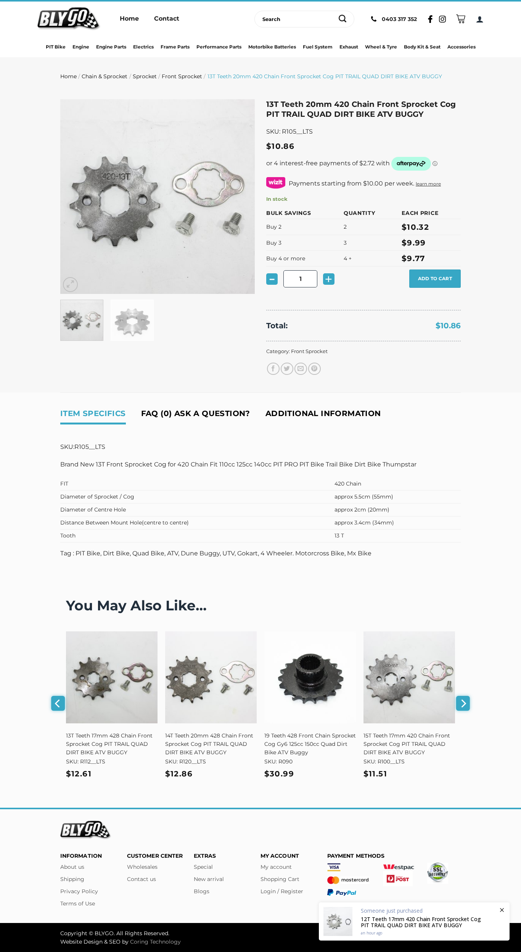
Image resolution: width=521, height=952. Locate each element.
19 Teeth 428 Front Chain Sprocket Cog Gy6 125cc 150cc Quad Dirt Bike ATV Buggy (310, 744)
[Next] (241, 196)
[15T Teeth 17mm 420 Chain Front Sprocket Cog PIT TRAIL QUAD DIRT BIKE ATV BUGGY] (409, 677)
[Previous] (73, 196)
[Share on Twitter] (287, 369)
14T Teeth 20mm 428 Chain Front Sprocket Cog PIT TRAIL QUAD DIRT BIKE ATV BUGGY (209, 744)
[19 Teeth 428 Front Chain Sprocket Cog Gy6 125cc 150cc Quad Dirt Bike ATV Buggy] (310, 677)
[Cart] (460, 19)
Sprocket (145, 76)
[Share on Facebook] (273, 369)
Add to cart (435, 278)
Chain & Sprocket (104, 76)
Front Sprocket (182, 76)
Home (68, 76)
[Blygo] (69, 19)
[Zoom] (70, 284)
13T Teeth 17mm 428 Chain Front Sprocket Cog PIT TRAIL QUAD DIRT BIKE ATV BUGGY (109, 744)
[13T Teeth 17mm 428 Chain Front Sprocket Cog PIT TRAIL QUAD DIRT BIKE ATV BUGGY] (112, 677)
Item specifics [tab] (93, 413)
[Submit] (342, 19)
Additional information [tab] (323, 413)
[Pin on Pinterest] (314, 369)
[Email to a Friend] (300, 369)
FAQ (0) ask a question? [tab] (195, 413)
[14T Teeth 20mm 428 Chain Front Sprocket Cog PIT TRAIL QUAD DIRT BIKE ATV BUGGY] (211, 677)
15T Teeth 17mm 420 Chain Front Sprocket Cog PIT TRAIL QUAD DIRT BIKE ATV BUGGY (406, 744)
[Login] (480, 19)
